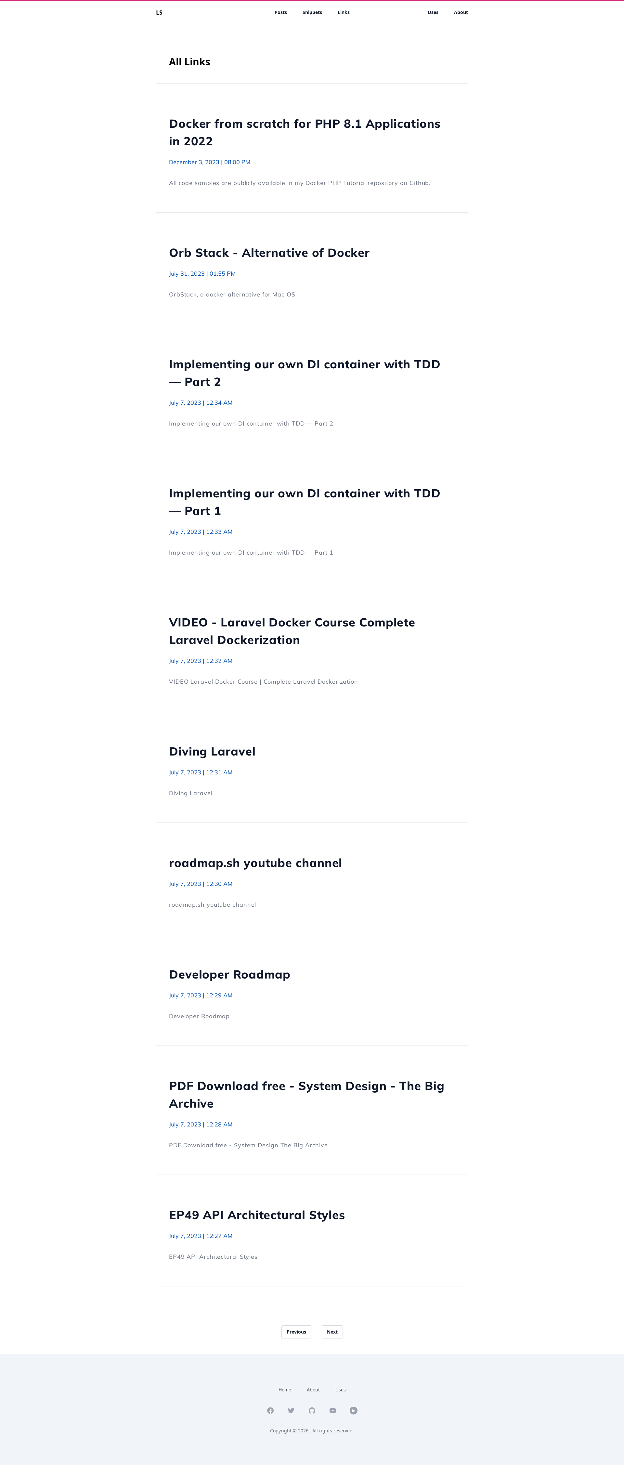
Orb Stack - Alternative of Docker (269, 252)
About (461, 12)
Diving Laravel (212, 751)
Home (285, 1390)
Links (344, 12)
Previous (296, 1332)
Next (332, 1332)
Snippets (312, 12)
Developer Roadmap (230, 974)
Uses (433, 12)
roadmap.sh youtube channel (255, 862)
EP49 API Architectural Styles (257, 1214)
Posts (281, 12)
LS (159, 12)
